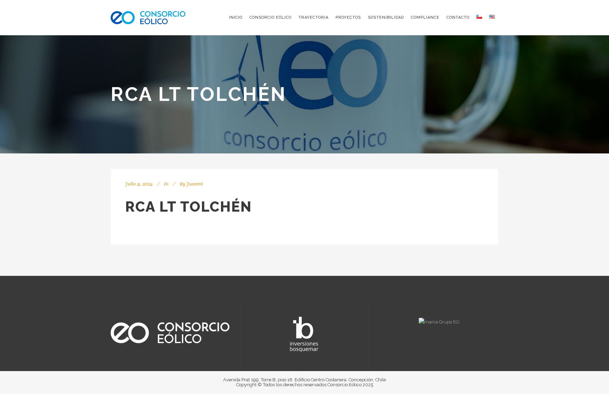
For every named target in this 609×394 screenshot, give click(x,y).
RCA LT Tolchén (188, 206)
